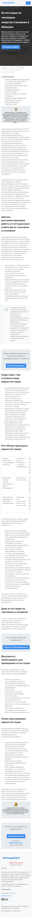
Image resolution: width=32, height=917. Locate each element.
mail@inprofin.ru (6, 896)
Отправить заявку (11, 47)
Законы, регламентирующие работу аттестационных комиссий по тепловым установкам (17, 82)
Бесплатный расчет (16, 366)
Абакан (13, 893)
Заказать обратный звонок (16, 647)
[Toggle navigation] (28, 3)
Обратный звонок (16, 836)
